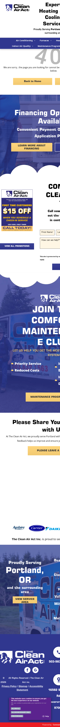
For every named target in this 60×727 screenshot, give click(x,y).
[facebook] (27, 670)
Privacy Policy (9, 686)
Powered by (46, 725)
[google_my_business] (35, 670)
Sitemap (23, 686)
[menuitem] (26, 40)
